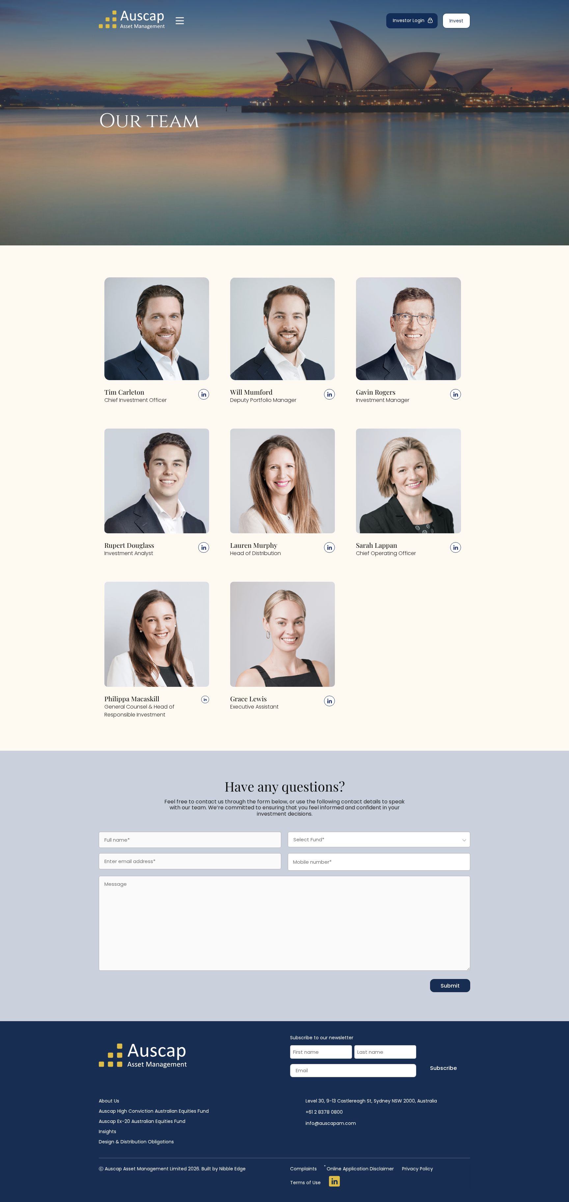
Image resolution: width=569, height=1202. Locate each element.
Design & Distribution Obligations (136, 1141)
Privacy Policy (417, 1168)
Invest (456, 20)
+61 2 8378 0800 (324, 1112)
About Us (109, 1101)
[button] (156, 329)
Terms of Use (305, 1182)
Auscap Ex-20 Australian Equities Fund (142, 1121)
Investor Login (408, 20)
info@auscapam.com (331, 1123)
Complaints (303, 1168)
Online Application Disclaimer (359, 1168)
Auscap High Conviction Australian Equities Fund (154, 1111)
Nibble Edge (232, 1168)
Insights (107, 1131)
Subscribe (443, 1068)
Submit (450, 986)
